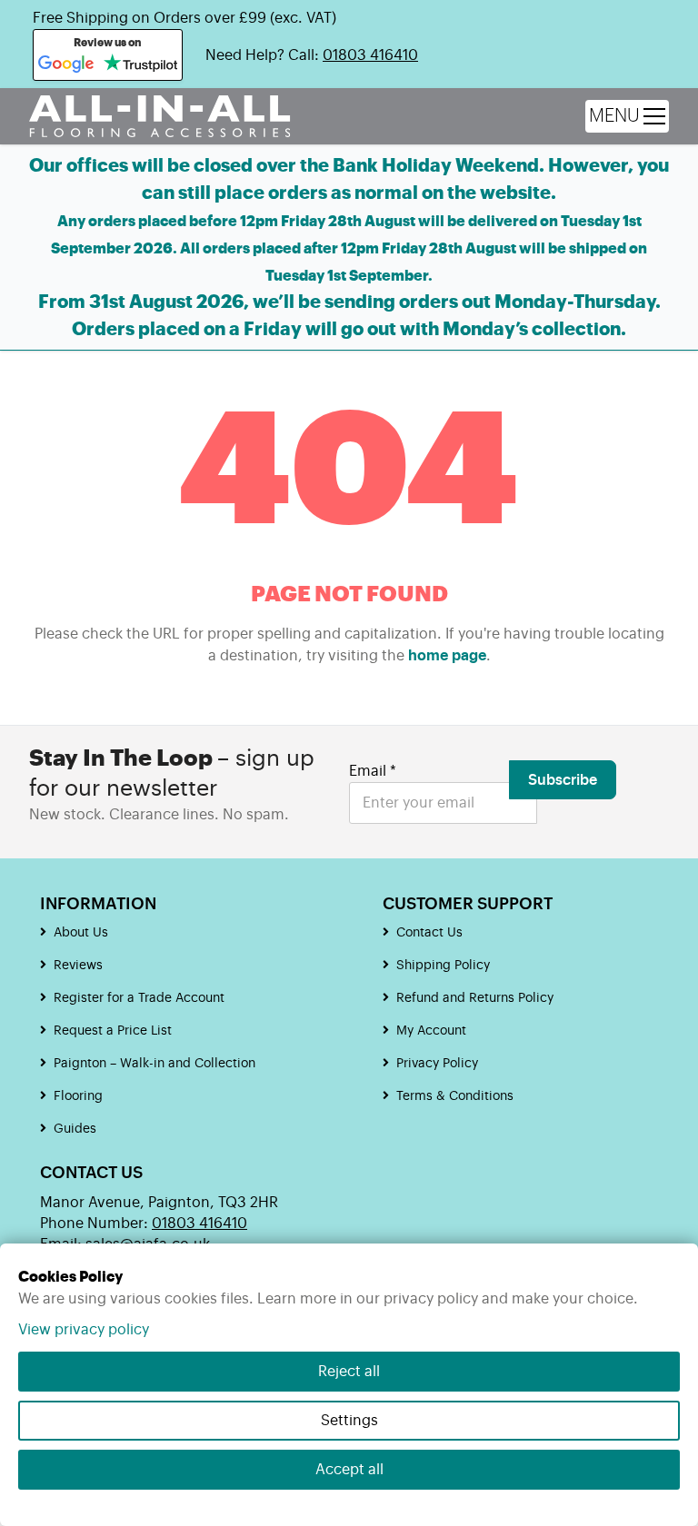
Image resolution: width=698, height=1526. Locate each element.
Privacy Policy (437, 1063)
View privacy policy (83, 1330)
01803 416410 (370, 55)
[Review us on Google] (66, 64)
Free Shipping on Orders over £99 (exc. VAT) (184, 18)
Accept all (349, 1469)
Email (372, 771)
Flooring (78, 1096)
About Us (81, 932)
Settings (349, 1420)
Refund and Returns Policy (474, 998)
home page (447, 656)
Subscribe (562, 780)
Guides (75, 1129)
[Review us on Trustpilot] (140, 64)
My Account (431, 1031)
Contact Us (429, 932)
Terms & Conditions (455, 1096)
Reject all (349, 1371)
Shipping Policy (443, 965)
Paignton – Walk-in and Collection (154, 1063)
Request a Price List (113, 1031)
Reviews (78, 965)
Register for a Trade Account (139, 998)
